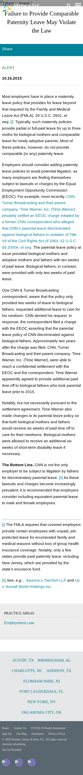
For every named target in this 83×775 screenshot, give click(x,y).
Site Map (21, 733)
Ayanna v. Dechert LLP (46, 580)
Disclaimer (37, 733)
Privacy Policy (57, 733)
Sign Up (6, 733)
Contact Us (20, 728)
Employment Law (19, 623)
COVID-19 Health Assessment (48, 728)
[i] (11, 122)
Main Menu (78, 5)
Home (5, 728)
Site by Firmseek (11, 749)
